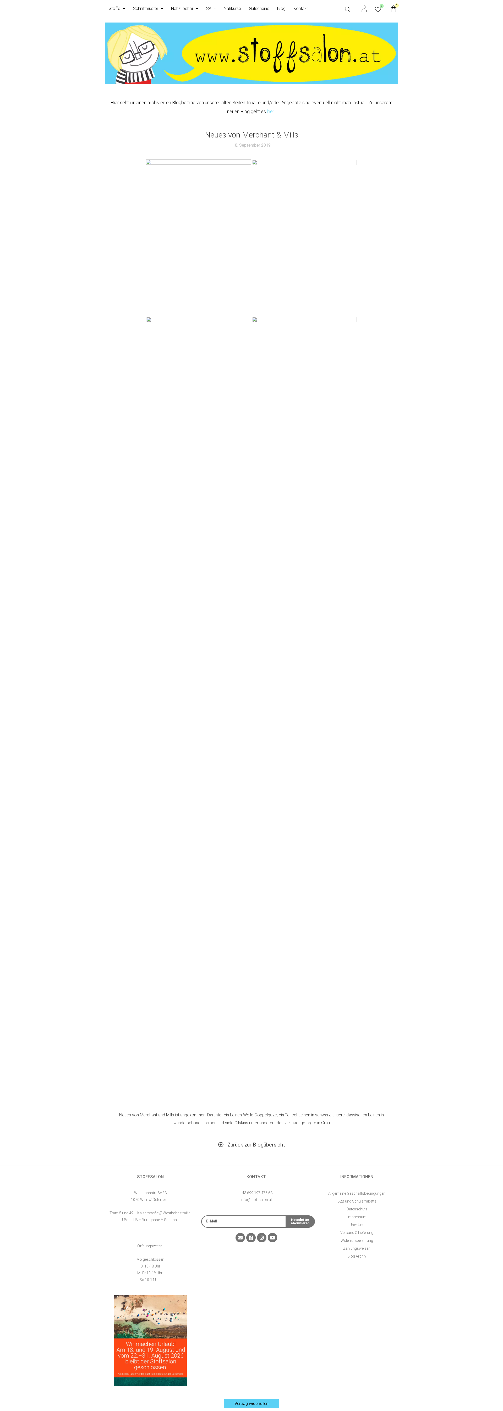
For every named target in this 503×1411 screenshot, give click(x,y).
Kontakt (300, 8)
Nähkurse (232, 8)
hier (270, 111)
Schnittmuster (145, 8)
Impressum (357, 1217)
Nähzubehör (182, 8)
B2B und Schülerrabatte (356, 1201)
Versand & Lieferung (356, 1233)
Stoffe (114, 8)
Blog (281, 8)
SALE (211, 8)
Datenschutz (357, 1209)
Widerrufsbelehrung (357, 1240)
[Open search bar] (347, 9)
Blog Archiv (356, 1256)
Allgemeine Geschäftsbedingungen (356, 1193)
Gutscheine (259, 8)
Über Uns (356, 1225)
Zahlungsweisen (356, 1248)
